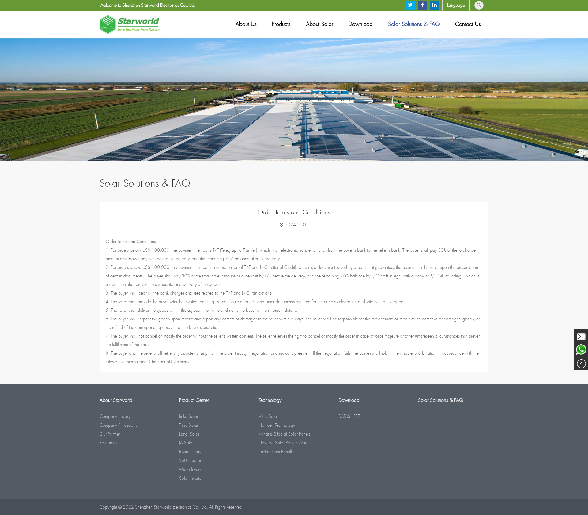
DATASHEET (349, 416)
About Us (246, 24)
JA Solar (186, 442)
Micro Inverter (191, 469)
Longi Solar (189, 434)
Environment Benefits (276, 451)
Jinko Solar (188, 416)
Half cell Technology (277, 425)
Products (281, 24)
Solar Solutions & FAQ (414, 24)
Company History (115, 416)
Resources (108, 442)
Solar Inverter (190, 478)
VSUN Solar (190, 460)
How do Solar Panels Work (283, 442)
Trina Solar (188, 425)
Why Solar (268, 416)
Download (361, 24)
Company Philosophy (118, 425)
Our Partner (110, 434)
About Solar (319, 24)
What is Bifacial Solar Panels (284, 434)
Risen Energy (190, 451)
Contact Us (468, 24)
